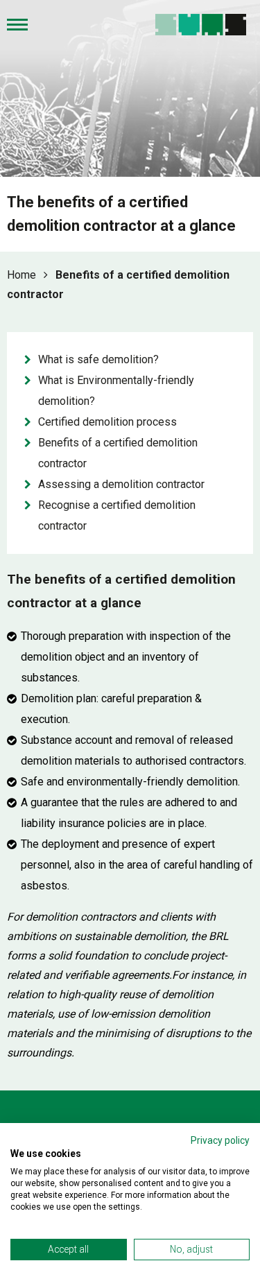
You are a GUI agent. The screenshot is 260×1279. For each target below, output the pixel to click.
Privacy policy (220, 1140)
